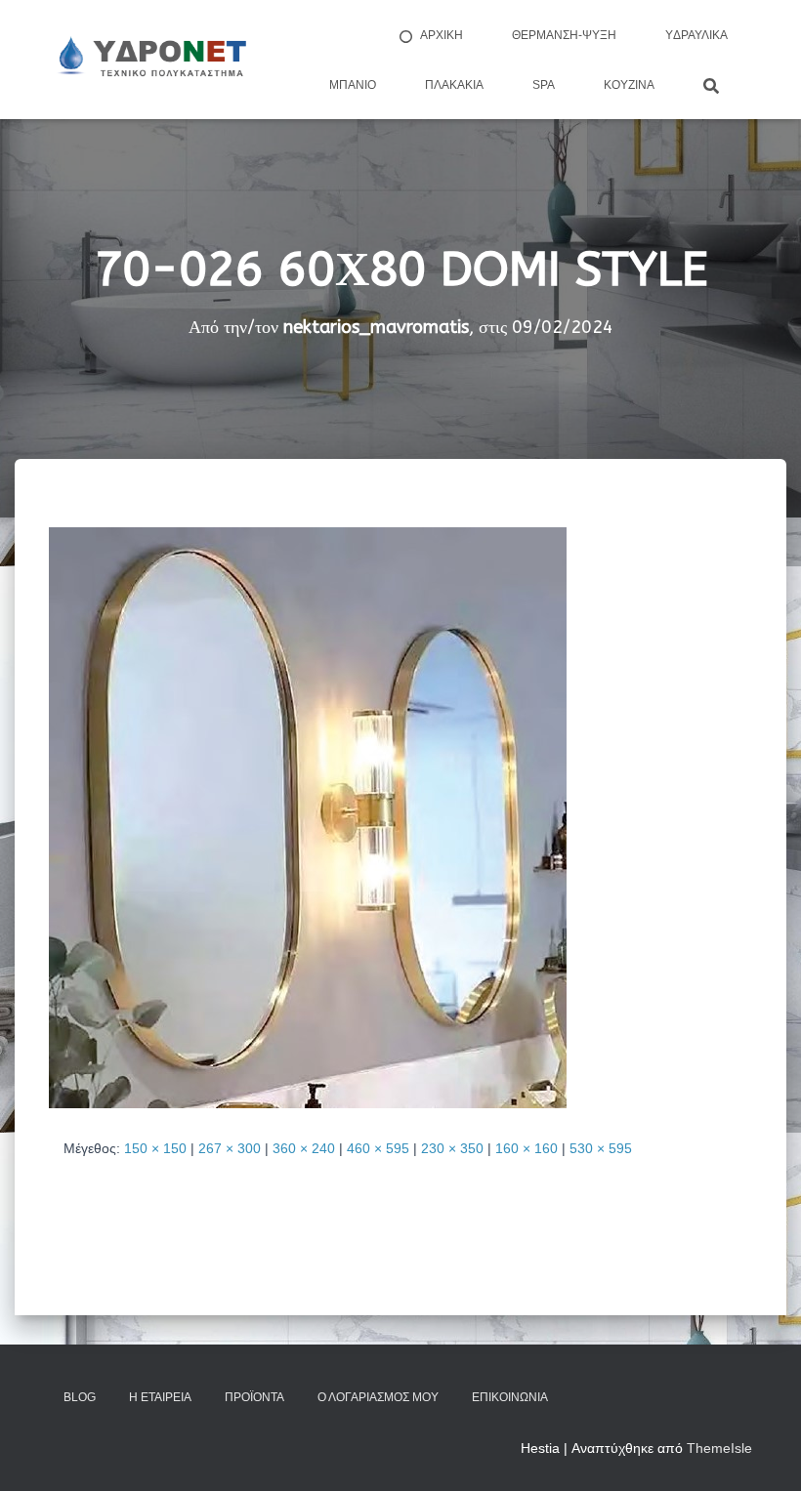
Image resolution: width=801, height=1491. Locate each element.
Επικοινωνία (510, 1397)
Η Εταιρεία (160, 1397)
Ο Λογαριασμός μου (378, 1397)
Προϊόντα (254, 1397)
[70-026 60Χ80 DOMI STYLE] (308, 816)
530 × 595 (600, 1148)
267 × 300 (229, 1148)
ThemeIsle (719, 1448)
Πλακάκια (454, 85)
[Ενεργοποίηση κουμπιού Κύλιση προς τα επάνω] (762, 1452)
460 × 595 (378, 1148)
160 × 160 (526, 1148)
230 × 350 (452, 1148)
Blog (79, 1397)
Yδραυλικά (696, 35)
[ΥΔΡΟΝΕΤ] (150, 59)
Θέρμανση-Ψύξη (564, 35)
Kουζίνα (629, 85)
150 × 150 (155, 1148)
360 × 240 (304, 1148)
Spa (543, 85)
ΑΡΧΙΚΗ (441, 35)
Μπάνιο (352, 85)
